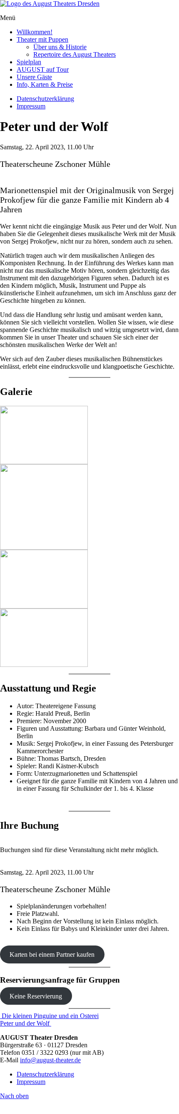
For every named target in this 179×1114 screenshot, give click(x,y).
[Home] (49, 3)
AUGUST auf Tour (43, 69)
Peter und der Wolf (25, 1023)
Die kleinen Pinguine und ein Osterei (49, 1015)
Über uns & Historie (60, 46)
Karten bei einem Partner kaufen (52, 954)
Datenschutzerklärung (45, 98)
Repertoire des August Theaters (74, 54)
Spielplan (29, 61)
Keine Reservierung (36, 995)
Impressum (31, 106)
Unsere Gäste (34, 76)
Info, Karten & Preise (45, 84)
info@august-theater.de (50, 1060)
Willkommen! (34, 31)
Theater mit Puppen (42, 39)
